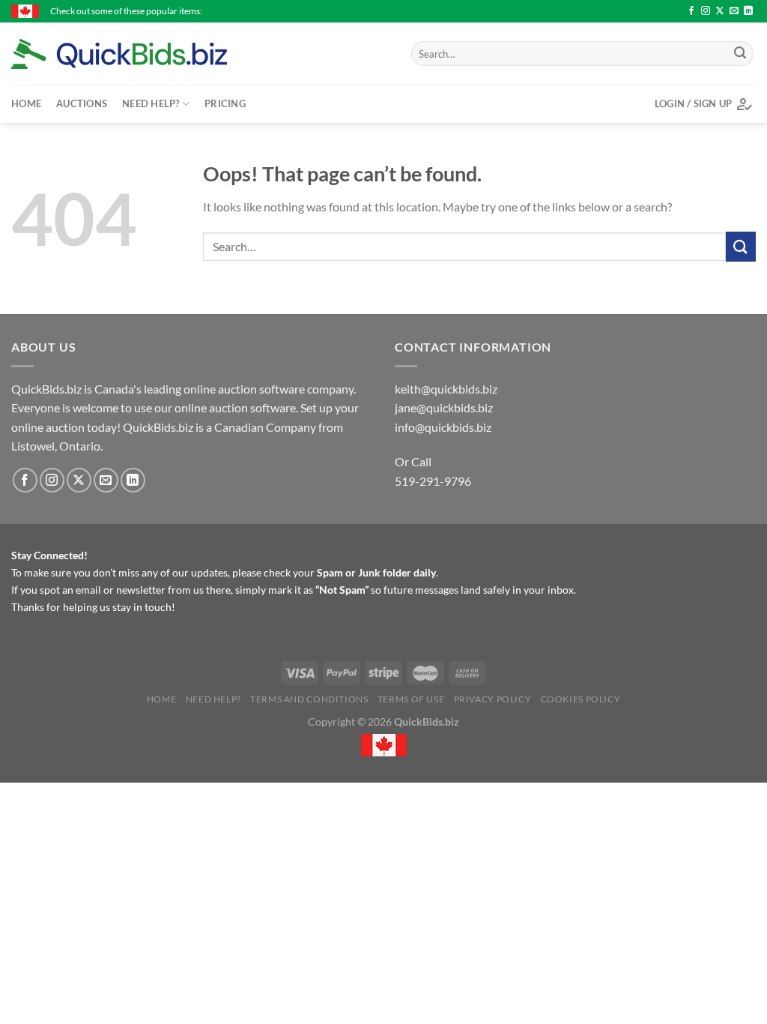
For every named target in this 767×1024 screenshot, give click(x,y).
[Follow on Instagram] (705, 11)
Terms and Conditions (309, 699)
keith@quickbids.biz (446, 389)
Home (26, 103)
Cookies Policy (581, 699)
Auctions (81, 103)
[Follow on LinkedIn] (748, 11)
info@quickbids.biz (443, 427)
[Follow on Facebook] (691, 11)
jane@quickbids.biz (444, 407)
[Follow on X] (719, 11)
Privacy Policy (493, 699)
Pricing (225, 103)
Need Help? (151, 103)
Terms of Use (411, 699)
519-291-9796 (433, 481)
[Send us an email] (734, 11)
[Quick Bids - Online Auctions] (142, 54)
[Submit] (740, 54)
